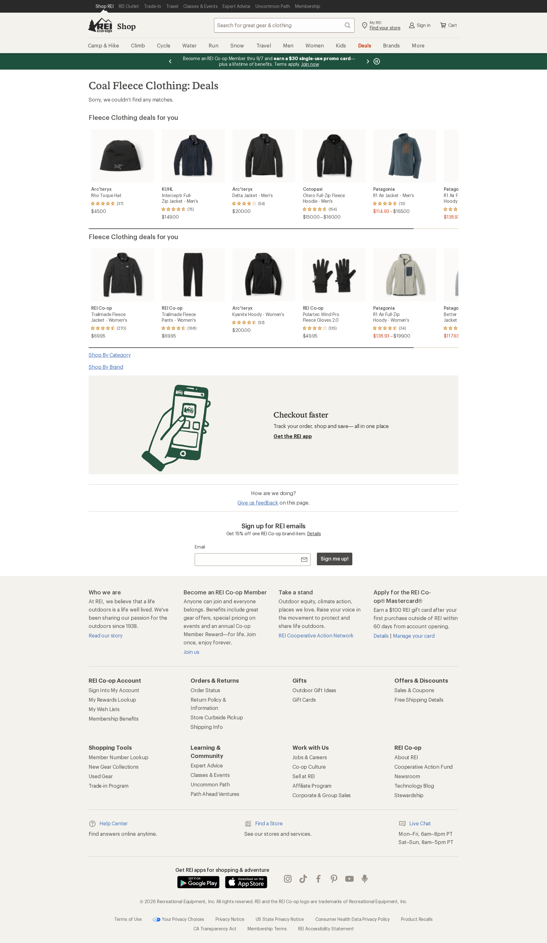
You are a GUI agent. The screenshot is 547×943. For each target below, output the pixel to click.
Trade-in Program (108, 786)
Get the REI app (293, 436)
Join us (191, 652)
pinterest (334, 879)
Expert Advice (207, 765)
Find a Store (269, 823)
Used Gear (101, 776)
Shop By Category (109, 355)
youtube (349, 879)
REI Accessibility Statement (326, 928)
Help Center (113, 823)
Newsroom (407, 776)
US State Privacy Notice (280, 918)
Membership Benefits (114, 719)
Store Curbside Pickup (217, 717)
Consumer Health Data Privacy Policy (352, 918)
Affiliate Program (311, 786)
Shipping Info (207, 727)
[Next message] (368, 61)
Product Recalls (417, 918)
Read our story (106, 635)
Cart (452, 25)
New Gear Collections (114, 767)
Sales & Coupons (414, 690)
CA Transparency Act (214, 928)
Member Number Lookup (118, 757)
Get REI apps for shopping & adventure (222, 870)
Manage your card (413, 636)
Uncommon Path (210, 784)
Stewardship (409, 795)
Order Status (205, 690)
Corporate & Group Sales (321, 795)
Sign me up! (335, 558)
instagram (288, 879)
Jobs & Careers (309, 757)
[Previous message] (170, 61)
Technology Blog (414, 786)
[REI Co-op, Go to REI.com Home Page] (100, 25)
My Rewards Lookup (112, 700)
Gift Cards (304, 700)
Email (200, 546)
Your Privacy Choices (182, 918)
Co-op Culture (309, 767)
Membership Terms (267, 928)
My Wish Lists (104, 709)
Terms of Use (127, 918)
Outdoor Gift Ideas (314, 690)
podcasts (365, 879)
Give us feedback (257, 502)
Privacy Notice (230, 918)
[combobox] (284, 25)
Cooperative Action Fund (423, 767)
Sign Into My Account (114, 690)
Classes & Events (210, 775)
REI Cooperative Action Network (316, 635)
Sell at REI (303, 776)
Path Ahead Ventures (215, 794)
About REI (406, 757)
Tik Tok (303, 879)
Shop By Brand (106, 367)
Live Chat (420, 823)
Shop (126, 26)
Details (314, 533)
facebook (318, 879)
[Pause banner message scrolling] (376, 61)
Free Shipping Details (418, 700)
